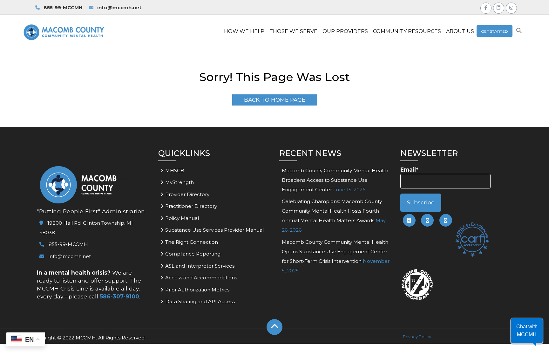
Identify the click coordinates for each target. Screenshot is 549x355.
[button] (519, 32)
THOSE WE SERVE (293, 31)
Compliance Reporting (192, 254)
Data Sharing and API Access (200, 301)
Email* (409, 169)
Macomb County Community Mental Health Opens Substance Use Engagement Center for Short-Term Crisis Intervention (335, 251)
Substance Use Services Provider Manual (214, 230)
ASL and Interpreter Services (199, 266)
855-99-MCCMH (62, 7)
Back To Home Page (274, 99)
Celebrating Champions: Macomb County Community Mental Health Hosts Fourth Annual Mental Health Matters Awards (332, 210)
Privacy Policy (417, 336)
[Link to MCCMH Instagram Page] (511, 7)
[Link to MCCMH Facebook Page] (485, 7)
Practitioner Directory (191, 206)
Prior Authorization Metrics (197, 290)
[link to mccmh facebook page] (409, 220)
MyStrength (179, 182)
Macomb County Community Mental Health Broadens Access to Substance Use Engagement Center (335, 180)
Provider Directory (187, 194)
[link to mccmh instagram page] (445, 220)
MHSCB (174, 170)
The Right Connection (191, 242)
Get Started (494, 31)
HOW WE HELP (244, 31)
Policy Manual (182, 218)
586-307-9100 (119, 296)
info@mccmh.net (119, 7)
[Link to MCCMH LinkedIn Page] (498, 7)
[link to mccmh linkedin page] (427, 220)
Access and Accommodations (201, 278)
